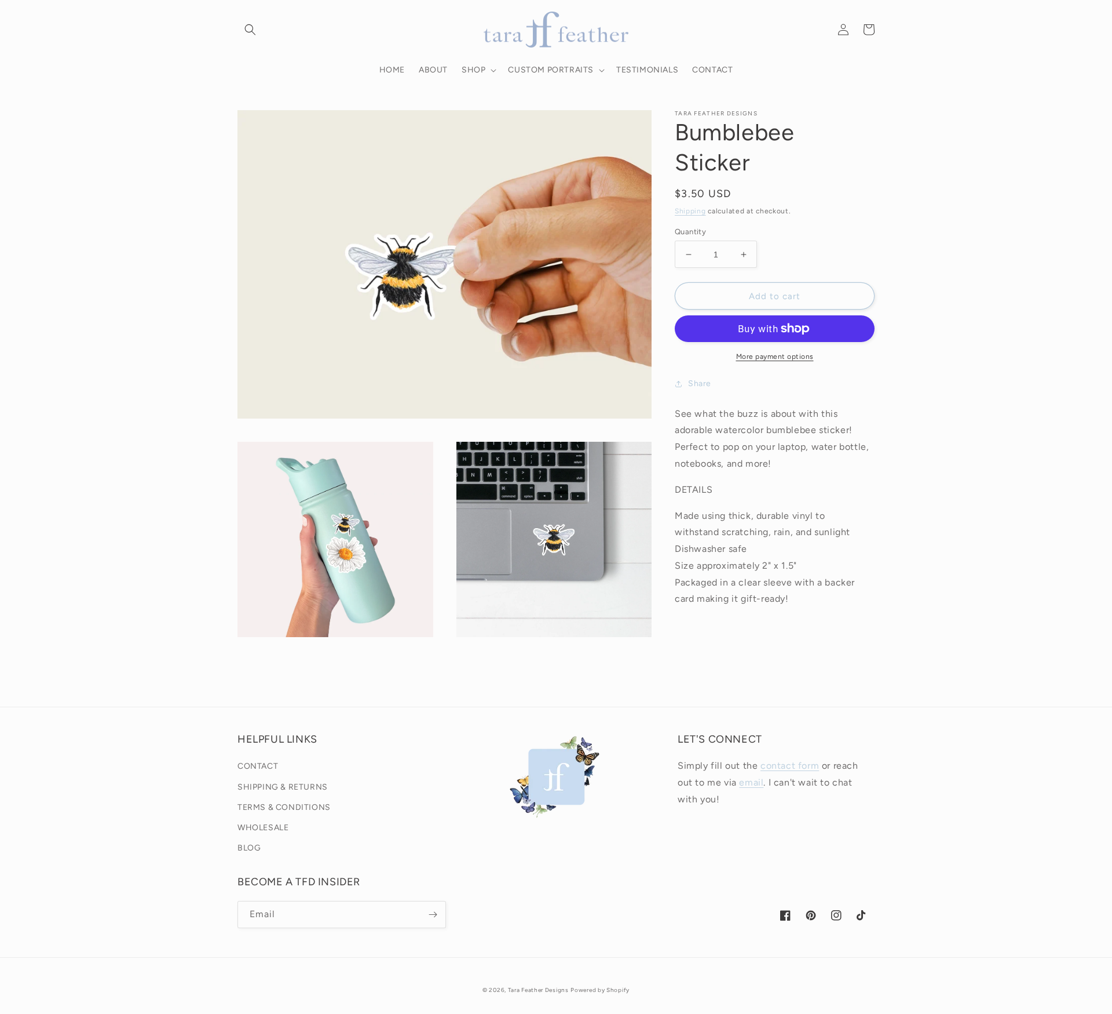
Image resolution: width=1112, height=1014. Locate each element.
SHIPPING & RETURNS (282, 787)
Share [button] (699, 383)
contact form (789, 765)
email (751, 782)
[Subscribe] (432, 914)
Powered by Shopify (600, 990)
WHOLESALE (262, 828)
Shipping (690, 211)
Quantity (690, 231)
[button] (250, 29)
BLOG (249, 848)
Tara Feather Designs (538, 990)
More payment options (775, 356)
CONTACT (257, 766)
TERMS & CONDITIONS (284, 807)
